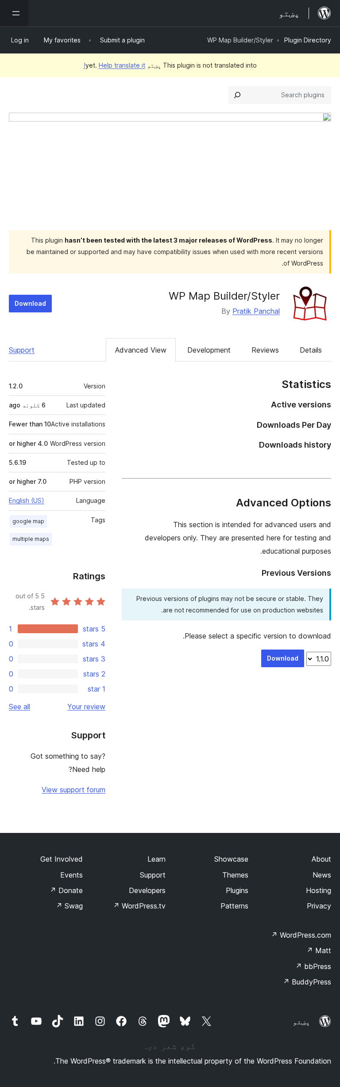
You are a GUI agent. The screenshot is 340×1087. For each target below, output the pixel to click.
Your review (86, 706)
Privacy (319, 905)
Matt (318, 950)
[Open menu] (14, 13)
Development (209, 350)
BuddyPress (307, 981)
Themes (235, 874)
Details (311, 350)
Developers (147, 890)
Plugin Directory (307, 40)
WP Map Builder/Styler (224, 295)
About (321, 859)
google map (28, 521)
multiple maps (30, 539)
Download (30, 303)
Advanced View (140, 350)
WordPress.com (301, 935)
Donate (66, 890)
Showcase (231, 859)
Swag (69, 905)
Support (22, 350)
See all (19, 706)
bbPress (313, 966)
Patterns (234, 905)
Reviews (265, 350)
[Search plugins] (237, 95)
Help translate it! (114, 65)
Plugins (237, 890)
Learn (156, 859)
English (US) (26, 500)
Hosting (318, 890)
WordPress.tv (139, 905)
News (322, 874)
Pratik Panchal (256, 311)
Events (71, 874)
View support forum (73, 789)
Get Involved (61, 859)
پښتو (301, 1021)
